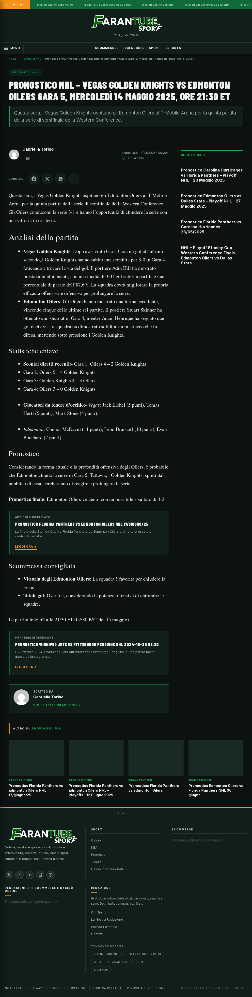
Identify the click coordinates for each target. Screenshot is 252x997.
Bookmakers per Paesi (143, 954)
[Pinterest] (50, 875)
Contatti (97, 934)
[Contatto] (27, 158)
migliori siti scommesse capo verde (107, 4)
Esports (173, 48)
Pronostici (98, 854)
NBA (94, 847)
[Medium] (30, 875)
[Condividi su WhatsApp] (60, 178)
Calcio (96, 840)
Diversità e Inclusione (146, 988)
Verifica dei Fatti (107, 988)
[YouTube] (19, 875)
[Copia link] (73, 178)
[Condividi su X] (47, 178)
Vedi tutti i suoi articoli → (56, 705)
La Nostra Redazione (107, 919)
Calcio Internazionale (107, 869)
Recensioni (133, 48)
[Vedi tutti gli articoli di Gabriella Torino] (14, 155)
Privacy (37, 988)
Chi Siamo (99, 912)
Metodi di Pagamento (111, 961)
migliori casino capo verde (55, 4)
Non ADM (101, 969)
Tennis (96, 862)
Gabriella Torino (38, 149)
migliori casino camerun (158, 4)
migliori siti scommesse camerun (207, 4)
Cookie (55, 988)
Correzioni (76, 988)
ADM (140, 961)
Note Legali (15, 988)
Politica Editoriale (104, 927)
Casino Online (106, 954)
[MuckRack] (40, 875)
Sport (154, 48)
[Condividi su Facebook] (34, 178)
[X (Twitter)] (9, 875)
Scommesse (105, 48)
